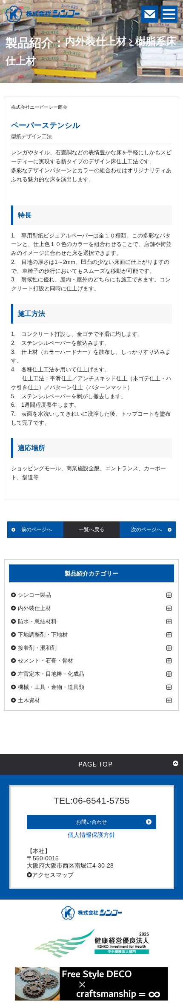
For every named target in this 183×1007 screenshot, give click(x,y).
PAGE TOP (95, 764)
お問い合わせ (91, 822)
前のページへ (36, 529)
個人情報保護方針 (91, 834)
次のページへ (146, 529)
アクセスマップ (53, 874)
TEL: (92, 800)
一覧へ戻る (91, 529)
